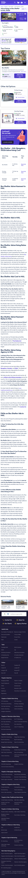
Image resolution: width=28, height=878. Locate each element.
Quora (2, 673)
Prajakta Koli (17, 827)
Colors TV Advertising (18, 726)
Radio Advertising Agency (19, 856)
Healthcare (3, 690)
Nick (2, 827)
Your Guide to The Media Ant (7, 632)
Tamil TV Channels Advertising (20, 721)
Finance (3, 688)
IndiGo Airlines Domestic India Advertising (20, 755)
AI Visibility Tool (17, 657)
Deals (2, 639)
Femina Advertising (18, 789)
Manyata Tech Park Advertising (18, 803)
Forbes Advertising (5, 787)
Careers (16, 639)
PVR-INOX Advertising (6, 764)
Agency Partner (22, 623)
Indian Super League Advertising (5, 845)
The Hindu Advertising (5, 777)
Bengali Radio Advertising (6, 742)
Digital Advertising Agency (19, 853)
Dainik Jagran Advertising (6, 779)
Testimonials (3, 637)
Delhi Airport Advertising (6, 752)
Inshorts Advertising (18, 708)
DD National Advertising (6, 719)
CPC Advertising (4, 701)
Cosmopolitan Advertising (19, 787)
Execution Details (21, 97)
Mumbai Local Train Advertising (5, 803)
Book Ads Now (23, 164)
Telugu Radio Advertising (19, 737)
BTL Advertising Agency (6, 867)
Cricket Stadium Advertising (7, 800)
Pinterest (16, 670)
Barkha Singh (4, 830)
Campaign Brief (4, 647)
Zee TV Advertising (5, 724)
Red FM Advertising (5, 739)
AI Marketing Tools (5, 655)
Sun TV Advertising (18, 719)
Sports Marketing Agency (19, 865)
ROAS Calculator (17, 647)
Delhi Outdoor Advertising (19, 811)
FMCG (2, 685)
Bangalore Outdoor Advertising (5, 815)
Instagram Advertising (5, 711)
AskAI (23, 9)
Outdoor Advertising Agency (7, 865)
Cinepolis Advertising (18, 764)
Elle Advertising (4, 789)
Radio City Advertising (19, 742)
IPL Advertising (4, 841)
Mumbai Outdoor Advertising (7, 811)
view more (23, 71)
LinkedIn (16, 667)
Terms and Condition (5, 634)
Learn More (7, 142)
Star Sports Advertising (6, 729)
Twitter (2, 667)
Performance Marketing (6, 703)
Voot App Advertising (5, 706)
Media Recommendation (19, 652)
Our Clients (8, 623)
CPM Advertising (17, 701)
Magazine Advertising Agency (7, 856)
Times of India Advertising (6, 774)
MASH (2, 649)
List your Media (17, 634)
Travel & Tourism (17, 683)
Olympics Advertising (18, 845)
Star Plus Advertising (5, 726)
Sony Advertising (17, 724)
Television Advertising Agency (20, 861)
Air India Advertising (5, 749)
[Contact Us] (18, 3)
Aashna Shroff (4, 832)
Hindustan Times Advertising (20, 779)
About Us (21, 620)
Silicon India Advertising (6, 792)
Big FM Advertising (18, 739)
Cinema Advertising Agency (7, 858)
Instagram (3, 670)
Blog (2, 665)
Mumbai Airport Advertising (20, 749)
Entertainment (17, 685)
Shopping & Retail (5, 680)
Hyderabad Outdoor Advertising (5, 819)
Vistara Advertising (5, 755)
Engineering (3, 693)
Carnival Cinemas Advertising (7, 766)
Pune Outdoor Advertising (19, 815)
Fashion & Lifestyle (18, 680)
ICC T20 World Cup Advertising (18, 841)
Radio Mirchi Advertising (6, 737)
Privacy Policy (17, 637)
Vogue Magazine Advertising (20, 792)
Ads (15, 649)
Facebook (16, 665)
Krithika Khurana (18, 830)
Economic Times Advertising (20, 777)
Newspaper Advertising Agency (6, 862)
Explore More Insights (20, 40)
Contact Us (8, 620)
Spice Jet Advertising (18, 752)
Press (15, 673)
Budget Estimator (4, 657)
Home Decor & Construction (20, 690)
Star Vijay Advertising (5, 721)
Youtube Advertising (18, 706)
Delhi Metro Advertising (19, 800)
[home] (3, 3)
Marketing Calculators (5, 652)
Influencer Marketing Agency (20, 858)
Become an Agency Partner (20, 632)
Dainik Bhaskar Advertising (20, 774)
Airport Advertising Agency (7, 853)
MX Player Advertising (19, 703)
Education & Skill (17, 688)
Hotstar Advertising (5, 708)
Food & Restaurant (5, 683)
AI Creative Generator (18, 655)
